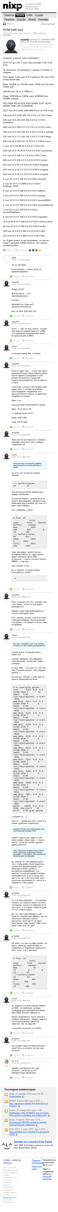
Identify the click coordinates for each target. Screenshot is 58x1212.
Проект (32, 19)
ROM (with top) (13, 29)
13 (6, 1044)
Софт (29, 15)
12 (6, 1003)
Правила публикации (37, 1161)
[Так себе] (33, 250)
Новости (9, 15)
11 (6, 941)
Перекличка (15, 1096)
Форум (20, 15)
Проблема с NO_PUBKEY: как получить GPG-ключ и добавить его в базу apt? (29, 1114)
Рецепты (9, 19)
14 (6, 1066)
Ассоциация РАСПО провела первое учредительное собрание (27, 1123)
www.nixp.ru (9, 1197)
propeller (24, 39)
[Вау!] (40, 250)
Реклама (43, 19)
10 (6, 898)
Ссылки (21, 19)
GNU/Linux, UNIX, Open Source (16, 33)
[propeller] (11, 52)
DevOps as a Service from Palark (33, 1141)
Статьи (39, 15)
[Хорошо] (36, 250)
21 (24, 1096)
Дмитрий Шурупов (47, 1177)
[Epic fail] (30, 250)
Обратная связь (37, 1167)
